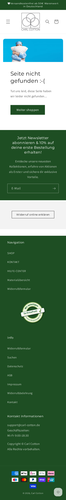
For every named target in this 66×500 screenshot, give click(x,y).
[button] (8, 21)
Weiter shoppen (27, 110)
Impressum (14, 384)
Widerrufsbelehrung (20, 393)
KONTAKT (13, 262)
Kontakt (12, 402)
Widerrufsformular (19, 289)
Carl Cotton (37, 493)
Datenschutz (15, 366)
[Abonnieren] (54, 188)
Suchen (12, 357)
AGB (9, 375)
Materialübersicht (18, 280)
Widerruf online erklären (33, 214)
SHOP (11, 253)
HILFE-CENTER (16, 271)
